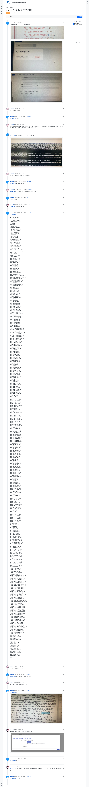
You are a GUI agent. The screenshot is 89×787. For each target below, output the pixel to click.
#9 (63, 197)
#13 (63, 674)
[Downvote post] (63, 105)
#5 (63, 134)
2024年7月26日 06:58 (19, 758)
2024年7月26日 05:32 (19, 181)
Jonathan (12, 22)
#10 (63, 204)
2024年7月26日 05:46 (20, 666)
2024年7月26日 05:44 (19, 212)
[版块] (1, 1)
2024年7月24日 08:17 (19, 22)
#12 (63, 666)
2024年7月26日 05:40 (19, 204)
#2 (63, 108)
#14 (63, 682)
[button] (1, 783)
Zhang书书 (12, 108)
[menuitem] (87, 1)
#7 (63, 181)
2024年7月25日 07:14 (20, 124)
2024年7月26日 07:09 (19, 776)
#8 (63, 189)
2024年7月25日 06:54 (20, 108)
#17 (63, 758)
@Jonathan (12, 191)
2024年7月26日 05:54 (20, 682)
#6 (63, 173)
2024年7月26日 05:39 (19, 197)
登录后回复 (80, 16)
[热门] (1, 9)
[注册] (87, 4)
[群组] (1, 14)
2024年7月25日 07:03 (19, 116)
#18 (63, 766)
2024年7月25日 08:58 (19, 134)
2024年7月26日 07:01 (19, 766)
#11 (63, 212)
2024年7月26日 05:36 (19, 189)
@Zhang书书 (13, 118)
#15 (63, 690)
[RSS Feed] (14, 17)
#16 (63, 729)
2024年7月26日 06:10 (19, 690)
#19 (63, 776)
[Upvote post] (59, 105)
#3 (63, 116)
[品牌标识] (8, 2)
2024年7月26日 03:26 (20, 173)
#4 (63, 124)
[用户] (1, 11)
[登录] (87, 1)
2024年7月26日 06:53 (20, 729)
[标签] (1, 6)
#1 (63, 22)
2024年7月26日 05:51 (19, 674)
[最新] (1, 4)
